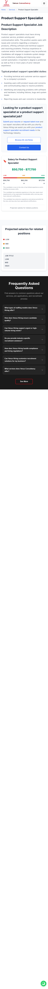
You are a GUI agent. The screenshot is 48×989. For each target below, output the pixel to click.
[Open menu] (44, 3)
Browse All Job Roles (24, 140)
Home (3, 10)
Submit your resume (11, 122)
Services (12, 10)
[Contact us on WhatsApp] (43, 983)
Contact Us (24, 147)
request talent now (31, 122)
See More (24, 381)
